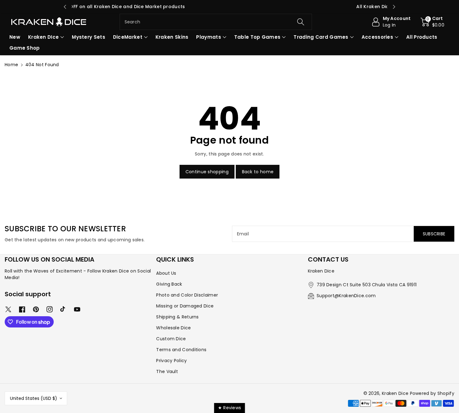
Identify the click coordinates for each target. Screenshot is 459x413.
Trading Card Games (321, 37)
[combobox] (216, 22)
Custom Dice (171, 339)
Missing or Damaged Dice (185, 306)
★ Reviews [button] (229, 408)
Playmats (208, 37)
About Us (166, 273)
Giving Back (169, 284)
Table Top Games (257, 37)
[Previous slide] (65, 7)
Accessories (377, 37)
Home (11, 64)
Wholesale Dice (173, 328)
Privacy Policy (171, 360)
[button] (432, 22)
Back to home (258, 172)
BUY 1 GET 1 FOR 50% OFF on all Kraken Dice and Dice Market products (229, 6)
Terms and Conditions (181, 350)
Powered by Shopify (432, 393)
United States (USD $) (33, 398)
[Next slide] (394, 7)
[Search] (301, 22)
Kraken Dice (395, 393)
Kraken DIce (43, 37)
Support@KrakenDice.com (346, 296)
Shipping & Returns (177, 317)
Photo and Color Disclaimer (187, 295)
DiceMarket (127, 37)
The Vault (167, 371)
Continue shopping (207, 172)
